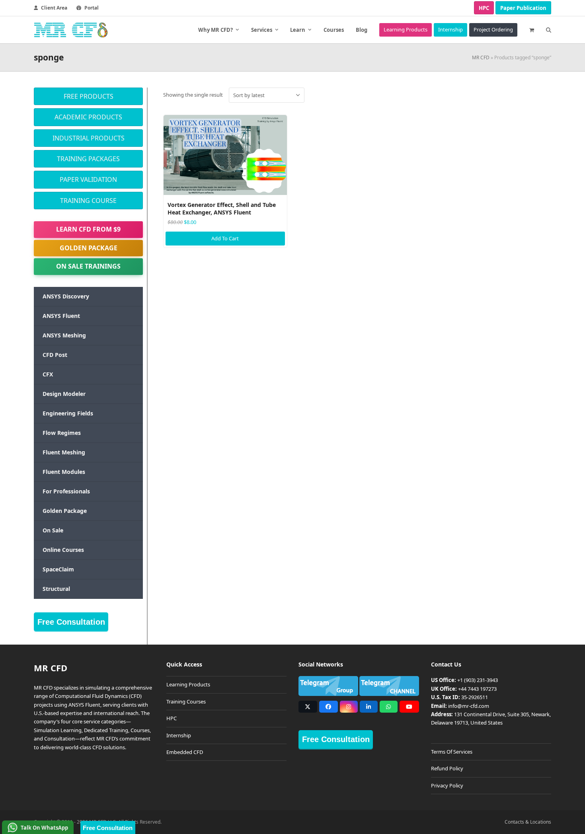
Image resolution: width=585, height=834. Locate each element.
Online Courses (63, 549)
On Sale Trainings (88, 266)
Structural (56, 588)
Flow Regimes (62, 432)
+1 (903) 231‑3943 (477, 680)
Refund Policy (447, 768)
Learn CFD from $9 (88, 229)
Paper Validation (88, 179)
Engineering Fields (68, 413)
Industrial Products (89, 138)
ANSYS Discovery (66, 296)
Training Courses (186, 701)
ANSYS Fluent (61, 316)
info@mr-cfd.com (468, 705)
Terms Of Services (451, 751)
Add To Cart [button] (225, 238)
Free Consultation (71, 622)
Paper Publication (523, 8)
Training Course (88, 200)
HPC (484, 8)
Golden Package (88, 248)
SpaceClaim (58, 569)
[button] (531, 29)
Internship (178, 735)
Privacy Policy (447, 785)
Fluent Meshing (64, 452)
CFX (48, 374)
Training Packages (88, 158)
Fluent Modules (64, 471)
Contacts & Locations (528, 821)
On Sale (53, 530)
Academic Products (88, 117)
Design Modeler (64, 394)
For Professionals (66, 491)
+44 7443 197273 (477, 688)
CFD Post (55, 355)
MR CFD (480, 57)
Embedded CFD (184, 752)
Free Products (88, 96)
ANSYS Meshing (64, 335)
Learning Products (188, 684)
